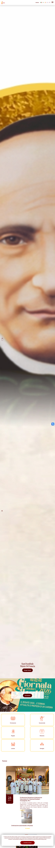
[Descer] (2, 510)
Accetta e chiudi (27, 842)
